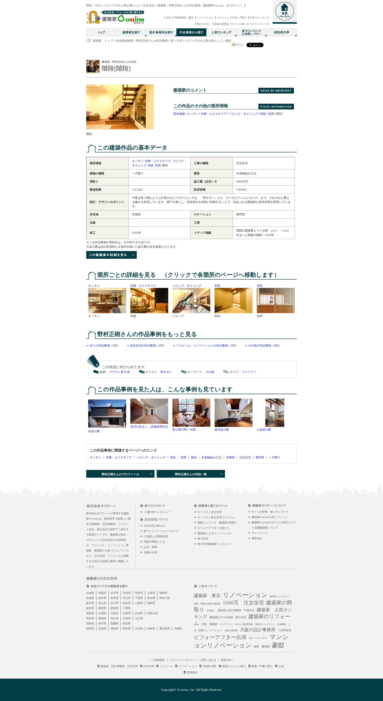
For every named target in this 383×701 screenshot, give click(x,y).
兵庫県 (127, 613)
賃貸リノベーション (210, 630)
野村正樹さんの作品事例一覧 (155, 40)
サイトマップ (259, 24)
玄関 (271, 113)
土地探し (211, 610)
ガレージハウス (257, 638)
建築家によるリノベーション (215, 533)
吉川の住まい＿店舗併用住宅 (149, 426)
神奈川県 (164, 598)
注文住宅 (245, 457)
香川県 (102, 623)
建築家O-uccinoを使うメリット (270, 517)
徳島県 (90, 623)
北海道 (90, 592)
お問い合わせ (208, 660)
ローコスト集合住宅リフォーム (216, 517)
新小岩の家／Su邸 (184, 429)
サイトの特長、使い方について (270, 511)
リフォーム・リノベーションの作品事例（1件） (207, 345)
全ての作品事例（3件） (105, 345)
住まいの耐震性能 (244, 624)
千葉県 (139, 598)
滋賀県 (90, 613)
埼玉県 (127, 598)
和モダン (166, 372)
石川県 (115, 603)
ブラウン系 (116, 372)
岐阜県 (90, 608)
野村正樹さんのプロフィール (120, 474)
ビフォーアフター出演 (220, 637)
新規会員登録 (221, 24)
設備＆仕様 (150, 552)
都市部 (260, 457)
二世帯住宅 (284, 630)
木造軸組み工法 (211, 457)
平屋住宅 (249, 610)
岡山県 (115, 618)
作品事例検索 (124, 40)
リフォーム (223, 17)
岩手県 (115, 592)
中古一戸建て (239, 17)
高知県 (127, 623)
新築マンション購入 (234, 666)
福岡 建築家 (262, 646)
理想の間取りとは (154, 541)
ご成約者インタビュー (157, 512)
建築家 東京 (207, 595)
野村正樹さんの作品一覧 (191, 474)
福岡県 (90, 628)
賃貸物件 (192, 672)
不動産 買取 (210, 666)
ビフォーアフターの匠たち (214, 528)
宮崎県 (151, 628)
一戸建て (274, 457)
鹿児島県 (164, 628)
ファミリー (249, 372)
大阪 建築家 (209, 624)
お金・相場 (150, 547)
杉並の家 (94, 431)
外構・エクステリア (214, 113)
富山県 (102, 603)
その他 (209, 372)
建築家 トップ (103, 40)
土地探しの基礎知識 (156, 536)
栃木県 (102, 598)
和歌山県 (152, 613)
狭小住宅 (203, 538)
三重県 (127, 608)
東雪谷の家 (222, 429)
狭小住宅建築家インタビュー (215, 543)
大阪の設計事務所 (258, 629)
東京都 (151, 598)
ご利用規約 (158, 660)
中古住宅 (148, 666)
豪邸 (278, 645)
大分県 (139, 628)
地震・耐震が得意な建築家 (207, 603)
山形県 (151, 592)
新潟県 (90, 603)
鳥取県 (90, 618)
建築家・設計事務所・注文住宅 (119, 666)
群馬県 (115, 598)
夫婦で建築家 (231, 630)
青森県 (102, 592)
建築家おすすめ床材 (221, 617)
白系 (127, 372)
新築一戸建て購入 (262, 666)
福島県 (163, 592)
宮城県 (127, 592)
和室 (263, 113)
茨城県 (90, 598)
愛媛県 (115, 623)
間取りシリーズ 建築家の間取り (218, 522)
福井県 (127, 603)
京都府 (230, 457)
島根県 (102, 618)
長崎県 (115, 628)
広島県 (127, 618)
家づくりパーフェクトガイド (161, 531)
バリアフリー (226, 624)
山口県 (139, 618)
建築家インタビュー (280, 596)
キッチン (193, 113)
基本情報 (179, 113)
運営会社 (257, 538)
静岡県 (102, 608)
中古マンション (258, 17)
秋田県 (139, 592)
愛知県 (115, 608)
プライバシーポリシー (182, 660)
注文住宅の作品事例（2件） (148, 345)
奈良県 (139, 613)
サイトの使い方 (240, 24)
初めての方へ (204, 24)
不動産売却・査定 (183, 17)
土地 (168, 17)
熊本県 (127, 628)
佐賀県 (102, 628)
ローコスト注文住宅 (210, 512)
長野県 (151, 603)
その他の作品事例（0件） (264, 345)
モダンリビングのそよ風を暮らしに (199, 40)
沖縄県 (178, 628)
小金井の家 (264, 429)
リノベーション (205, 17)
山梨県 (139, 603)
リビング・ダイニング (243, 113)
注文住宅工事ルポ (154, 525)
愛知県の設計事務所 (230, 610)
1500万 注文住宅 (243, 603)
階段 (194, 457)
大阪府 (115, 613)
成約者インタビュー (265, 624)
